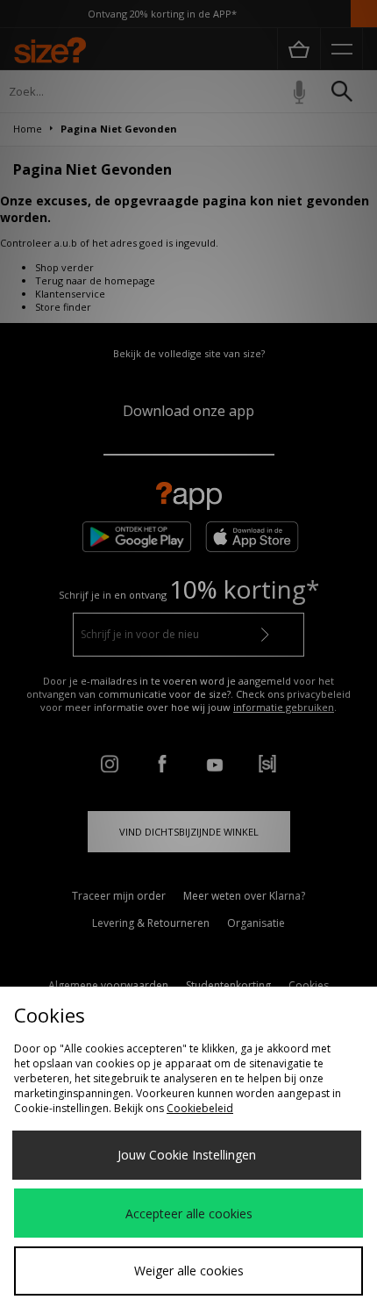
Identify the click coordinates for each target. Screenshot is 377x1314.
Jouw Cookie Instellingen (186, 1154)
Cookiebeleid (200, 1108)
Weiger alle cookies (189, 1270)
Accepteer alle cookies (189, 1213)
